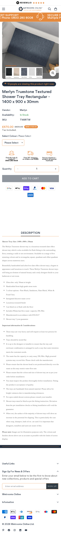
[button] (55, 9)
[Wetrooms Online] (30, 9)
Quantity (7, 168)
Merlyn (23, 110)
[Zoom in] (53, 73)
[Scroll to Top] (56, 522)
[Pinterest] (3, 530)
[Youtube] (26, 530)
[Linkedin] (20, 530)
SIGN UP (52, 486)
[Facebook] (9, 530)
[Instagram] (14, 530)
